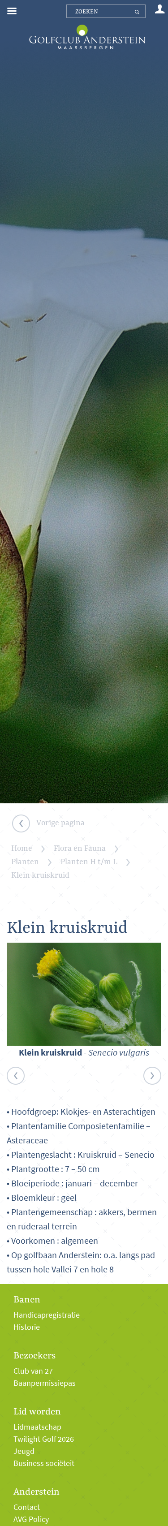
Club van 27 (33, 1371)
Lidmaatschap (37, 1427)
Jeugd (23, 1451)
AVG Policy (31, 1519)
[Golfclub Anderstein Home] (87, 25)
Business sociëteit (43, 1463)
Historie (26, 1327)
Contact (26, 1507)
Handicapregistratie (46, 1315)
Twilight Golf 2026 (43, 1439)
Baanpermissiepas (44, 1383)
